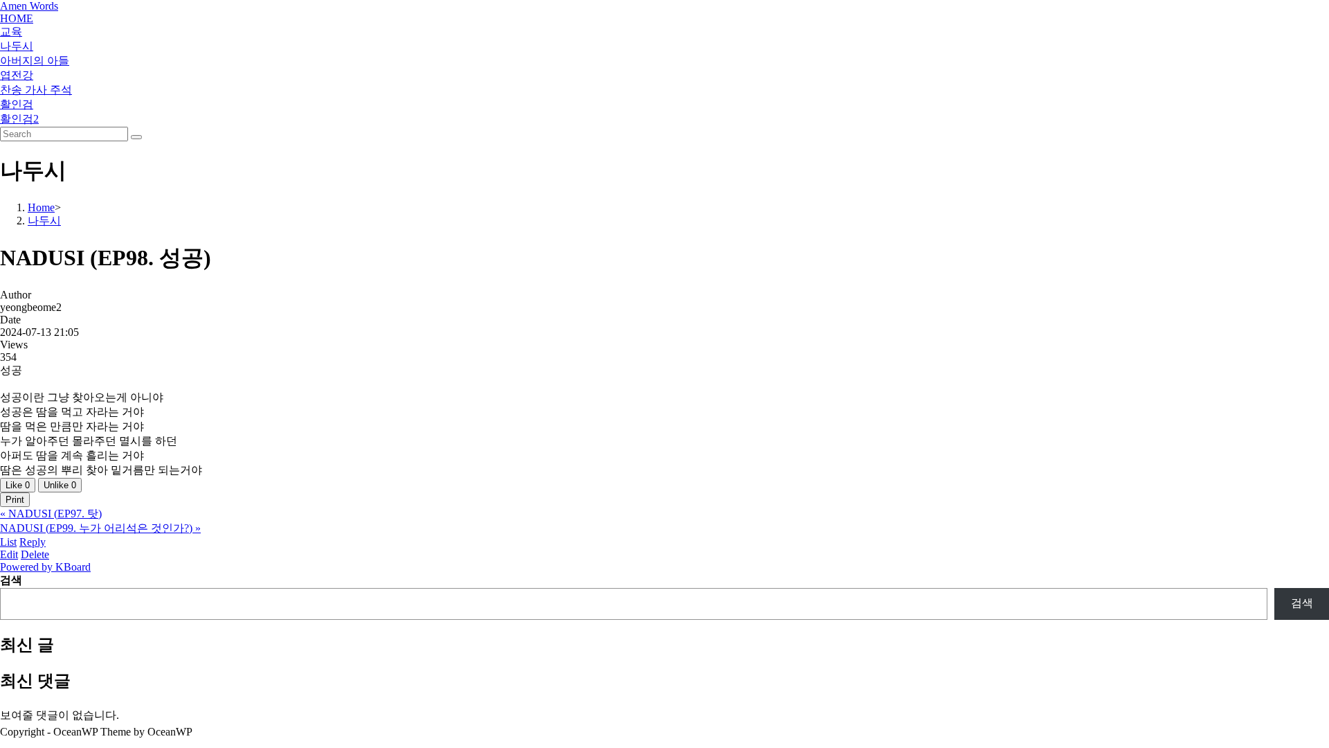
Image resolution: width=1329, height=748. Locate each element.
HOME (16, 18)
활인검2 (19, 119)
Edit (9, 554)
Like (18, 485)
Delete (35, 554)
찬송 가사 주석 (36, 90)
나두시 (16, 46)
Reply (32, 542)
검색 (11, 580)
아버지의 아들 (34, 60)
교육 (11, 31)
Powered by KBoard (45, 567)
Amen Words (29, 6)
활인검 (16, 104)
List (8, 542)
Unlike (60, 485)
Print (15, 500)
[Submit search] (136, 137)
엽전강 (16, 75)
